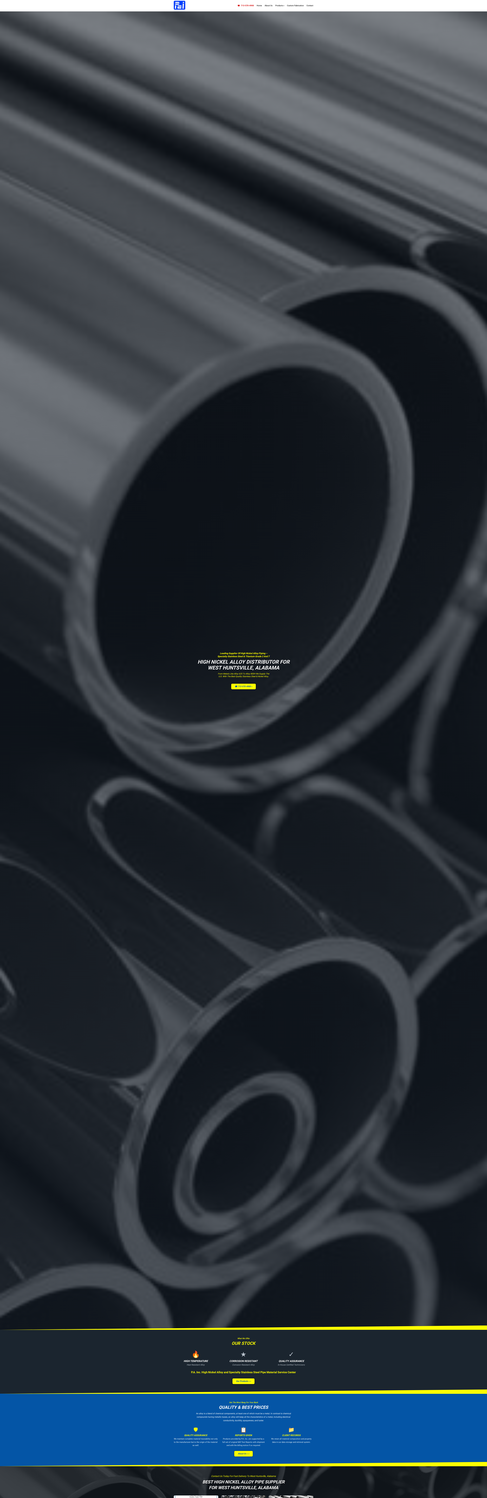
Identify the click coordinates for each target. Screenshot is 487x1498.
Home (259, 5)
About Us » (243, 1453)
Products (279, 5)
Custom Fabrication (295, 5)
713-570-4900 (246, 5)
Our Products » (242, 1381)
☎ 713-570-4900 (243, 686)
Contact (310, 5)
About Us (269, 5)
